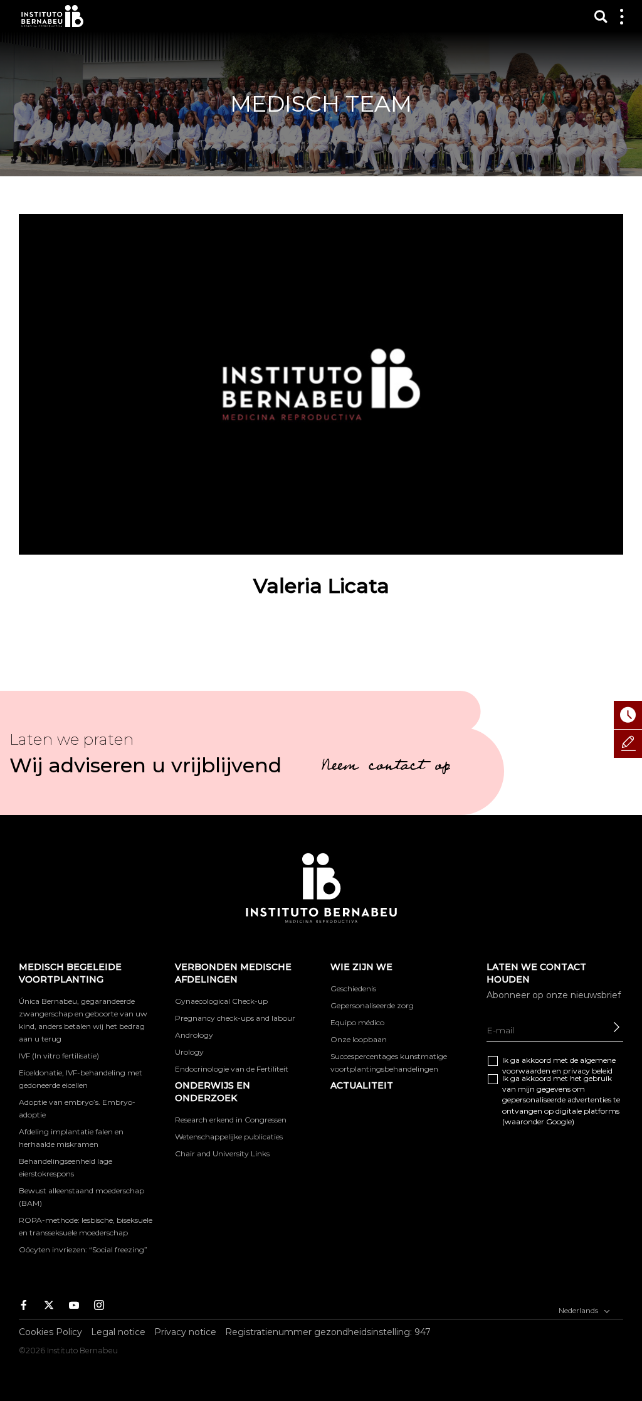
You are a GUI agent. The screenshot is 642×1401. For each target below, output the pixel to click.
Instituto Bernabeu (52, 16)
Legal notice (118, 1332)
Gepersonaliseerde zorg (372, 1005)
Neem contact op (385, 767)
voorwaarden (526, 1070)
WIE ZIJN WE (361, 966)
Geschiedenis (353, 988)
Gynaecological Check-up (221, 1001)
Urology (189, 1052)
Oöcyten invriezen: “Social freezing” (83, 1249)
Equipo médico (357, 1022)
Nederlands (579, 1310)
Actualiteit (361, 1085)
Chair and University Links (222, 1153)
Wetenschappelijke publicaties (229, 1136)
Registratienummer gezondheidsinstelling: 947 (328, 1332)
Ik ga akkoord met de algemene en (559, 1065)
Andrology (194, 1035)
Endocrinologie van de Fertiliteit (231, 1068)
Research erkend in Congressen (231, 1119)
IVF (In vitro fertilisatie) (59, 1055)
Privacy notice (185, 1332)
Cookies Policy (50, 1332)
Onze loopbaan (358, 1039)
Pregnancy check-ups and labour (235, 1018)
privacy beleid (588, 1070)
